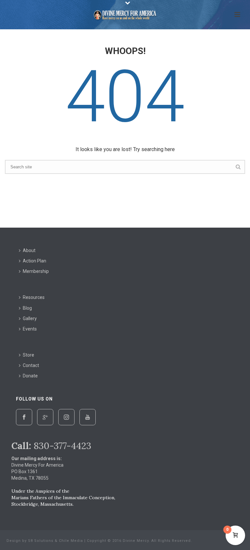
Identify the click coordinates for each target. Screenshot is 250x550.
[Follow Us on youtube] (87, 417)
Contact (31, 365)
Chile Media (71, 541)
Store (28, 355)
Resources (34, 297)
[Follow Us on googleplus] (45, 417)
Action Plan (34, 260)
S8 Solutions (40, 541)
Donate (30, 375)
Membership (36, 271)
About (29, 250)
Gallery (30, 318)
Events (30, 328)
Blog (27, 308)
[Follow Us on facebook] (24, 417)
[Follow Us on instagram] (66, 417)
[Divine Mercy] (125, 14)
